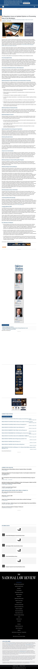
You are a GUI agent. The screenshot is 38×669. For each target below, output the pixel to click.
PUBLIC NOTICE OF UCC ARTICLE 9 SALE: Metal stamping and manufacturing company (16, 418)
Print (26, 34)
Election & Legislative (19, 608)
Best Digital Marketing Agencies (19, 584)
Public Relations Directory (19, 592)
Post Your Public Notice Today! (7, 416)
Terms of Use (8, 643)
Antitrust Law (19, 596)
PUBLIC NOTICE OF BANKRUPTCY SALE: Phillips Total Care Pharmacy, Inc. (14, 430)
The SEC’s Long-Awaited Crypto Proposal (9, 487)
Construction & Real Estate (19, 604)
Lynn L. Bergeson (5, 484)
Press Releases (19, 590)
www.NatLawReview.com (29, 644)
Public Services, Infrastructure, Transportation (19, 632)
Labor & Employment (19, 628)
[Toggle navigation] (3, 6)
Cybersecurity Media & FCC (19, 606)
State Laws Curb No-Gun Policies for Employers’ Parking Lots (12, 506)
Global (26, 27)
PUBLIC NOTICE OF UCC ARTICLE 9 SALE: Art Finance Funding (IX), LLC (14, 424)
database (9, 644)
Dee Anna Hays (9, 507)
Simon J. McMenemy (13, 19)
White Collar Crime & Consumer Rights (19, 636)
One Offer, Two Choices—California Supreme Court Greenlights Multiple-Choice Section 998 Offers (19, 503)
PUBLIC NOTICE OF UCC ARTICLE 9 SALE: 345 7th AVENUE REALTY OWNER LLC (15, 435)
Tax (19, 634)
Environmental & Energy (19, 610)
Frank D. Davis (5, 507)
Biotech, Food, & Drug (19, 600)
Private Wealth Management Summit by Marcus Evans (15, 535)
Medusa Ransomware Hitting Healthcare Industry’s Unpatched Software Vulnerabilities (17, 469)
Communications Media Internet (28, 26)
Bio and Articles (17, 287)
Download (30, 34)
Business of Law (19, 602)
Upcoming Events (6, 525)
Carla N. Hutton (10, 484)
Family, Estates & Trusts (19, 612)
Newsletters (19, 588)
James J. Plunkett (5, 496)
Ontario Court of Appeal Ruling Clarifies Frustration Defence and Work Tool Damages (16, 499)
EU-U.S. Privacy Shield (18, 204)
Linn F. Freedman (5, 470)
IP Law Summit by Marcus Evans (11, 556)
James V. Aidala (5, 479)
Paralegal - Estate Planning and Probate (9, 329)
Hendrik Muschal (19, 19)
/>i (31, 34)
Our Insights (9, 20)
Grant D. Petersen (6, 19)
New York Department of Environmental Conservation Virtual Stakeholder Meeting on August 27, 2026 (18, 478)
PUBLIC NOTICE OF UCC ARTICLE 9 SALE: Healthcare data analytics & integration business (17, 421)
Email (17, 285)
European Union (27, 30)
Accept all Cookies (26, 1)
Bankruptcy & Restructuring (19, 598)
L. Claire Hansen (10, 479)
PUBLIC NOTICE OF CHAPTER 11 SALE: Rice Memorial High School (13, 444)
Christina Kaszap (5, 500)
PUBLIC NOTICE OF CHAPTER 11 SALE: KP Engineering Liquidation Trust (14, 438)
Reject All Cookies (26, 3)
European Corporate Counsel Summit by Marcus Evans (15, 566)
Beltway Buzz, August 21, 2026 (7, 495)
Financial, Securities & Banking (19, 614)
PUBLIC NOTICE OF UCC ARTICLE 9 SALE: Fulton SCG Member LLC (13, 427)
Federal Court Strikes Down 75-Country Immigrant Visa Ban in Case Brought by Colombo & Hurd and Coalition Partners (18, 473)
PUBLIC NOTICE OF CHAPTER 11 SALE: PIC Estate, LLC (11, 441)
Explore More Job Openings (6, 330)
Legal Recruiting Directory (19, 586)
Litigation (19, 630)
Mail (28, 34)
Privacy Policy (13, 643)
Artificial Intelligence (19, 594)
